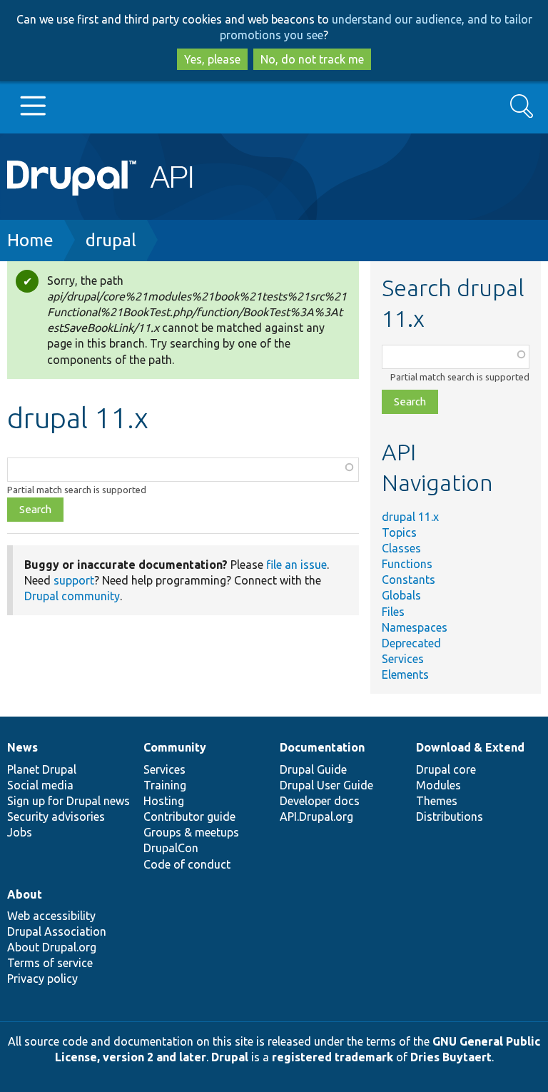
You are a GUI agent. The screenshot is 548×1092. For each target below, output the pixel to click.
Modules (438, 785)
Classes (401, 548)
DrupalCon (170, 847)
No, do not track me (312, 59)
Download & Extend (470, 747)
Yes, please (212, 59)
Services (403, 658)
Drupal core (446, 769)
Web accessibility (51, 915)
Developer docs (320, 800)
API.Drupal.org (316, 816)
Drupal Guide (313, 769)
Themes (436, 800)
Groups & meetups (191, 832)
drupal (111, 240)
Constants (408, 579)
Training (164, 785)
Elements (405, 674)
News (22, 747)
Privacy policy (42, 978)
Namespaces (414, 627)
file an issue (296, 564)
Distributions (449, 816)
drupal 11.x (410, 516)
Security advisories (56, 816)
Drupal (229, 1057)
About (24, 894)
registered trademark (332, 1057)
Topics (399, 532)
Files (393, 611)
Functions (407, 563)
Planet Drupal (41, 769)
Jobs (19, 832)
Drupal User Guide (326, 785)
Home (30, 240)
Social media (40, 785)
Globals (401, 595)
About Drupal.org (51, 947)
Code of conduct (186, 864)
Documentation (322, 747)
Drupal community (72, 596)
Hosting (163, 800)
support (74, 580)
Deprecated (411, 643)
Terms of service (50, 962)
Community (174, 747)
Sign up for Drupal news (68, 800)
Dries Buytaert (451, 1057)
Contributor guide (189, 816)
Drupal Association (56, 931)
